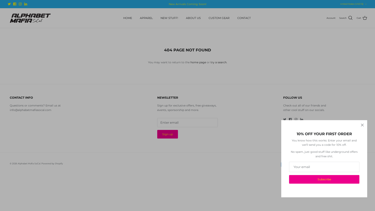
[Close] (362, 125)
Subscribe (324, 179)
